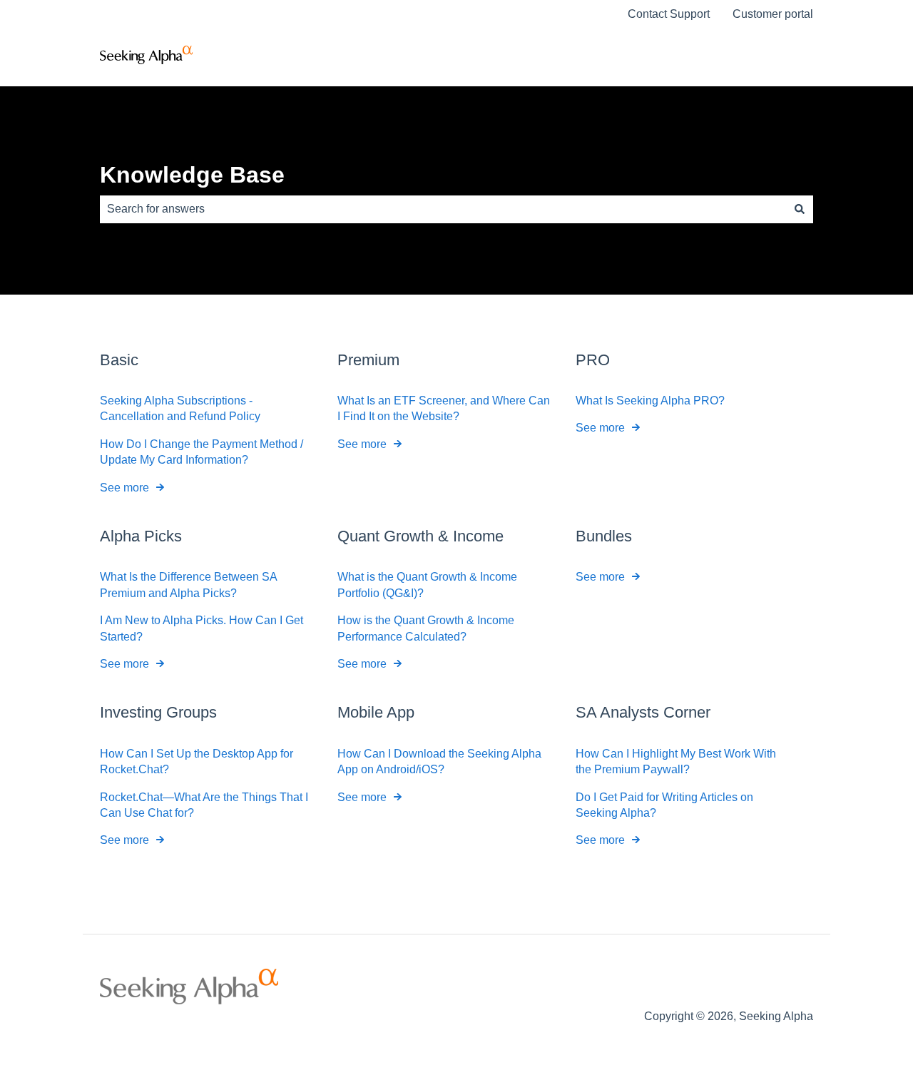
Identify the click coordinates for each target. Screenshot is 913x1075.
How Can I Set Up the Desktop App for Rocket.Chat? (196, 761)
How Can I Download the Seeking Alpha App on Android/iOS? (439, 761)
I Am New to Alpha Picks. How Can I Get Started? (201, 628)
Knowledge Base (192, 175)
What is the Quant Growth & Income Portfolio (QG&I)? (427, 584)
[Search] (799, 209)
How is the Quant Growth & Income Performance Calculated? (425, 628)
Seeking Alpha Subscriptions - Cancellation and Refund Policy (180, 408)
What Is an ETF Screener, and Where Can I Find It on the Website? (443, 408)
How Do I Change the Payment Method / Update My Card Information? (201, 452)
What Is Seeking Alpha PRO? (650, 400)
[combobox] (443, 209)
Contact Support (669, 14)
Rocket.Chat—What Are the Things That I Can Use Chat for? (204, 805)
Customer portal (773, 14)
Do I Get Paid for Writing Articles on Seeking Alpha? (664, 805)
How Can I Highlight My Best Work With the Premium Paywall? (676, 761)
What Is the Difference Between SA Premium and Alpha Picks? (188, 584)
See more (124, 488)
